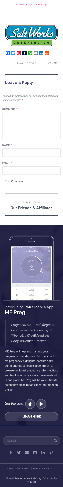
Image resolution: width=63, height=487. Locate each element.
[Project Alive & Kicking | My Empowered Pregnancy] (28, 7)
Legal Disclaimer (18, 468)
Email (7, 163)
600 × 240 (52, 63)
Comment (10, 109)
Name (7, 145)
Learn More (31, 416)
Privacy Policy (42, 468)
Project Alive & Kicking (28, 478)
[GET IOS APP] (30, 404)
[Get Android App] (41, 404)
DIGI (31, 481)
